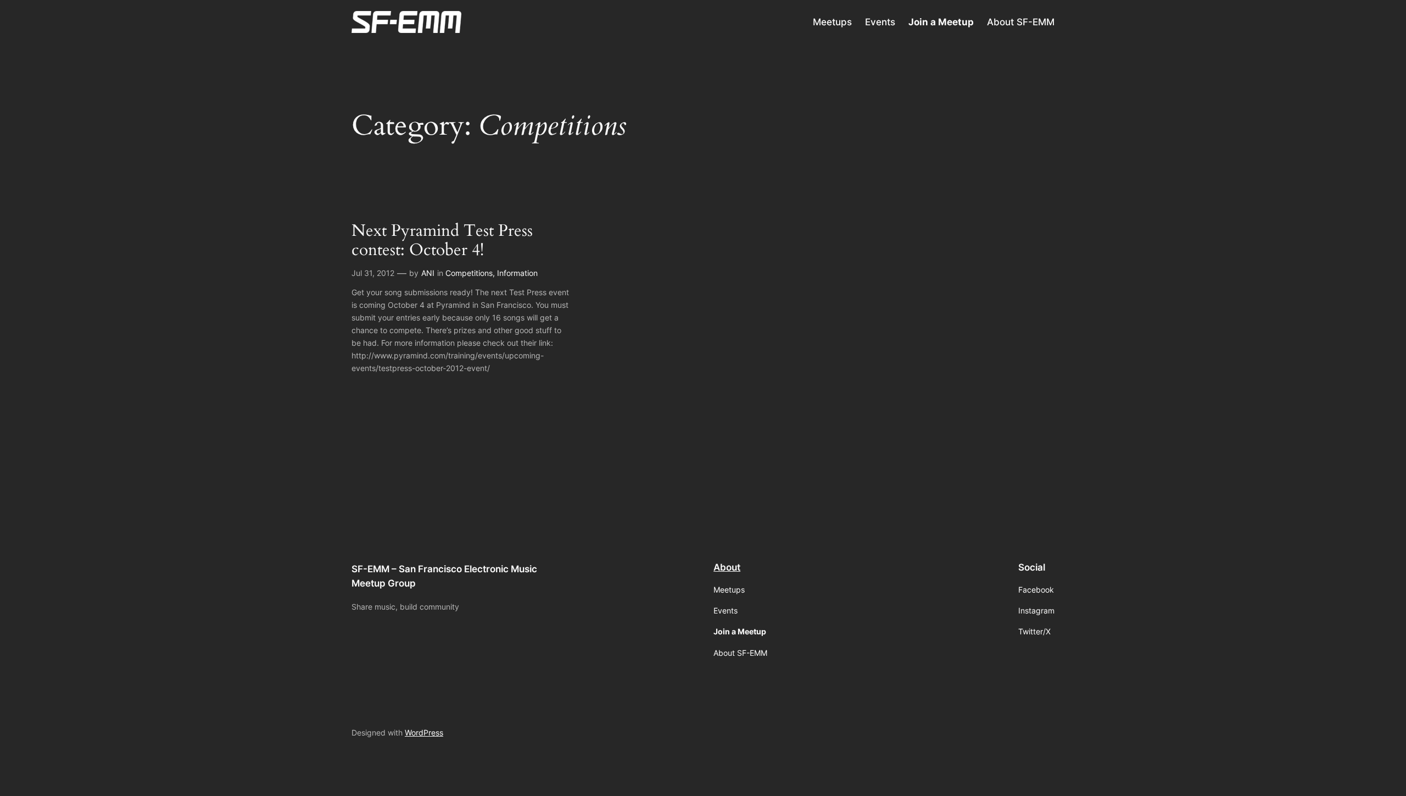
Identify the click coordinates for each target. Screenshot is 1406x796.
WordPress (424, 732)
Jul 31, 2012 (373, 273)
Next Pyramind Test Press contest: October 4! (442, 241)
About (726, 567)
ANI (427, 273)
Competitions (469, 273)
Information (517, 273)
